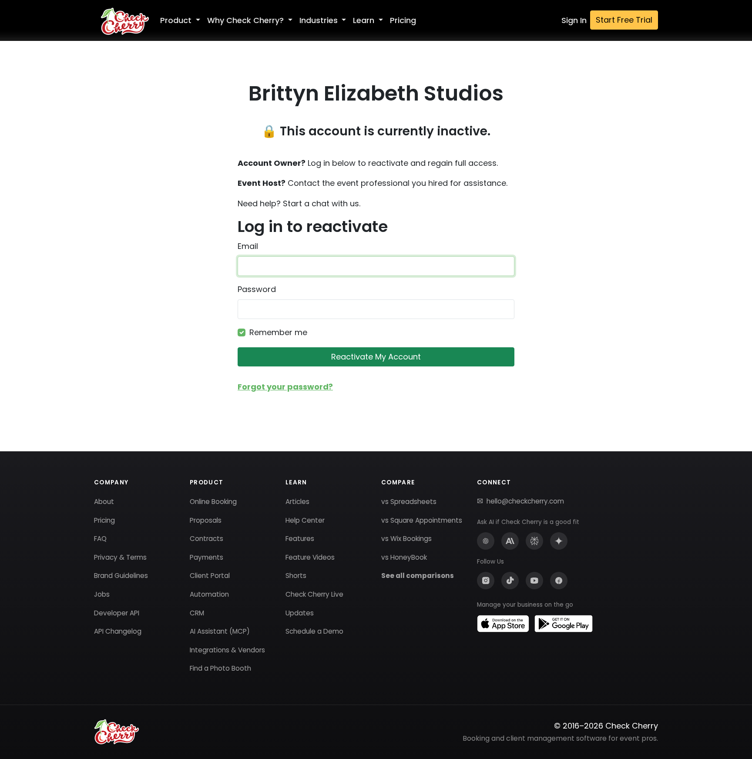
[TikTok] (510, 580)
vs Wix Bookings (406, 538)
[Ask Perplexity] (534, 541)
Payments (206, 557)
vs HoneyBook (404, 557)
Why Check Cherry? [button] (246, 20)
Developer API (116, 613)
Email (248, 246)
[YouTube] (534, 580)
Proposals (206, 520)
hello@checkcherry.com (525, 501)
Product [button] (177, 20)
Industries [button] (319, 20)
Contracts (206, 538)
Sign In (574, 20)
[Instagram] (485, 580)
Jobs (102, 594)
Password (257, 289)
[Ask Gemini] (558, 541)
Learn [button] (364, 20)
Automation (209, 594)
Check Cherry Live (314, 594)
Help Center (305, 520)
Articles (297, 501)
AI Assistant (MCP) (220, 631)
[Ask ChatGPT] (485, 541)
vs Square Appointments (421, 520)
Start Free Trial (624, 19)
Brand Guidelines (121, 575)
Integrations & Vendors (227, 650)
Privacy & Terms (120, 557)
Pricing (403, 20)
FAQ (100, 538)
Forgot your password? (285, 386)
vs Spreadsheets (408, 501)
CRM (197, 613)
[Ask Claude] (510, 541)
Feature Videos (310, 557)
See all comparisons (417, 575)
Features (299, 538)
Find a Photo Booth (220, 668)
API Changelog (117, 631)
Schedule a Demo (314, 631)
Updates (299, 613)
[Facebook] (558, 580)
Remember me (278, 332)
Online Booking (213, 501)
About (104, 501)
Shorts (295, 575)
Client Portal (210, 575)
